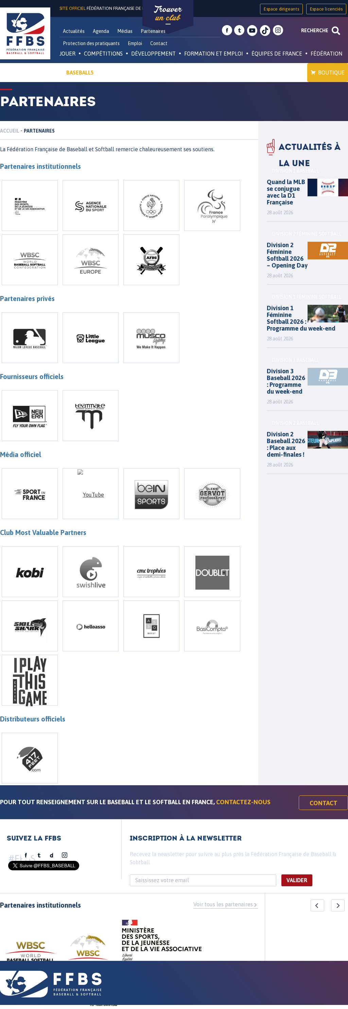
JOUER (67, 54)
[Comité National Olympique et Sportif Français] (151, 205)
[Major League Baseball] (30, 337)
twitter (239, 30)
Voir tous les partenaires (223, 904)
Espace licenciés (326, 9)
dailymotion (52, 855)
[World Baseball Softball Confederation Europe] (91, 259)
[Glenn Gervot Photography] (212, 493)
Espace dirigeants (281, 9)
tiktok (265, 30)
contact (323, 803)
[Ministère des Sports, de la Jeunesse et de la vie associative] (30, 205)
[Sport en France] (30, 493)
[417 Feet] (30, 758)
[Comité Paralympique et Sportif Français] (212, 205)
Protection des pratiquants (91, 43)
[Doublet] (212, 571)
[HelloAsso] (91, 625)
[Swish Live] (91, 571)
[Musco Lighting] (151, 337)
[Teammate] (91, 415)
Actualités (74, 31)
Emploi (135, 43)
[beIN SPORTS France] (151, 493)
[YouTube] (91, 493)
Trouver (168, 13)
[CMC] (151, 571)
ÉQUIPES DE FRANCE (276, 54)
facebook (227, 30)
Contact (159, 43)
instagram (278, 30)
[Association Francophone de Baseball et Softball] (151, 259)
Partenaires (153, 31)
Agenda (101, 31)
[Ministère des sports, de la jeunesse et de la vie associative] (162, 942)
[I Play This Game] (30, 680)
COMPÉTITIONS (103, 54)
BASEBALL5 (80, 73)
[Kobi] (30, 571)
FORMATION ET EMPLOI (213, 54)
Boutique (331, 73)
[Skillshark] (30, 625)
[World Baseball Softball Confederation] (30, 259)
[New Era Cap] (30, 415)
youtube (252, 30)
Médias (125, 31)
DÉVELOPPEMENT (153, 54)
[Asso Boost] (151, 625)
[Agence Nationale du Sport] (91, 205)
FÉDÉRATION (326, 54)
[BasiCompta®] (212, 625)
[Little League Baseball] (91, 337)
